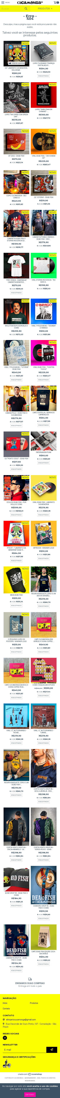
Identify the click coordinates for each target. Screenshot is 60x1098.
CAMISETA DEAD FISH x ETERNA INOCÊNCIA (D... (16, 240)
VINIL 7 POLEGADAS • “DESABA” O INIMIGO (44, 327)
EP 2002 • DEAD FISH (16, 156)
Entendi (30, 1095)
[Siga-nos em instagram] (5, 1038)
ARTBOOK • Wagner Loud (43, 548)
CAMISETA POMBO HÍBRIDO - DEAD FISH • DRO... (44, 238)
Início (5, 1003)
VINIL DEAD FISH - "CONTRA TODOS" (43, 368)
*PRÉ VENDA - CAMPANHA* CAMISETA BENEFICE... (16, 281)
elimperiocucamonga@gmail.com (21, 1020)
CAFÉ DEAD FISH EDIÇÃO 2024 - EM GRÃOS (44, 953)
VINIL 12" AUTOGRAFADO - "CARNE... (44, 732)
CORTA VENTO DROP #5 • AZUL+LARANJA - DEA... (43, 790)
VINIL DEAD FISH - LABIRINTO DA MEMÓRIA (44, 503)
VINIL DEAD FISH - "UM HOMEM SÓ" (43, 157)
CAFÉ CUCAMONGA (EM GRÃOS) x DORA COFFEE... (43, 640)
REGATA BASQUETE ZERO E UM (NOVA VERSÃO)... (43, 595)
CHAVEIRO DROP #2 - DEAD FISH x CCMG (43, 907)
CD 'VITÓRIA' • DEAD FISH (43, 197)
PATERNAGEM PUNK (43, 452)
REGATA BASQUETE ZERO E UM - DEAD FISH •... (16, 784)
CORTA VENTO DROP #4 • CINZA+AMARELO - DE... (16, 848)
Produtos (34, 1003)
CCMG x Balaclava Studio (44, 685)
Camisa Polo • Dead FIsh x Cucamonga (16, 414)
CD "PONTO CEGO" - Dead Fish (16, 459)
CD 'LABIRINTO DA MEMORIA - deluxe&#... (16, 69)
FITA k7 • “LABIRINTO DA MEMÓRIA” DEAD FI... (16, 549)
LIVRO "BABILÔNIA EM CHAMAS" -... (43, 110)
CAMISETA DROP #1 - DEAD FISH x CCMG (16, 959)
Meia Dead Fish (16, 595)
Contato (6, 1008)
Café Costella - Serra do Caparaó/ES (44, 414)
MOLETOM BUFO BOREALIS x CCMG (16, 327)
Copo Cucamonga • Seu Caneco (16, 197)
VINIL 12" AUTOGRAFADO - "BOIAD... (16, 732)
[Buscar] (26, 9)
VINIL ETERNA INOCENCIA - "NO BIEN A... (44, 281)
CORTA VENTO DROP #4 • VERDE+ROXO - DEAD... (43, 848)
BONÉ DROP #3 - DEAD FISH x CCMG (16, 894)
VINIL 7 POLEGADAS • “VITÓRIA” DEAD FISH (16, 368)
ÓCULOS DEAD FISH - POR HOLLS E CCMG (16, 503)
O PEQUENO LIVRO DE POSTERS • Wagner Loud (16, 640)
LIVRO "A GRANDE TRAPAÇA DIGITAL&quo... (43, 64)
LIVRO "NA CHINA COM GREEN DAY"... (16, 116)
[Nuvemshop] (30, 1075)
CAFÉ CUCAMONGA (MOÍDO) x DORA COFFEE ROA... (16, 686)
